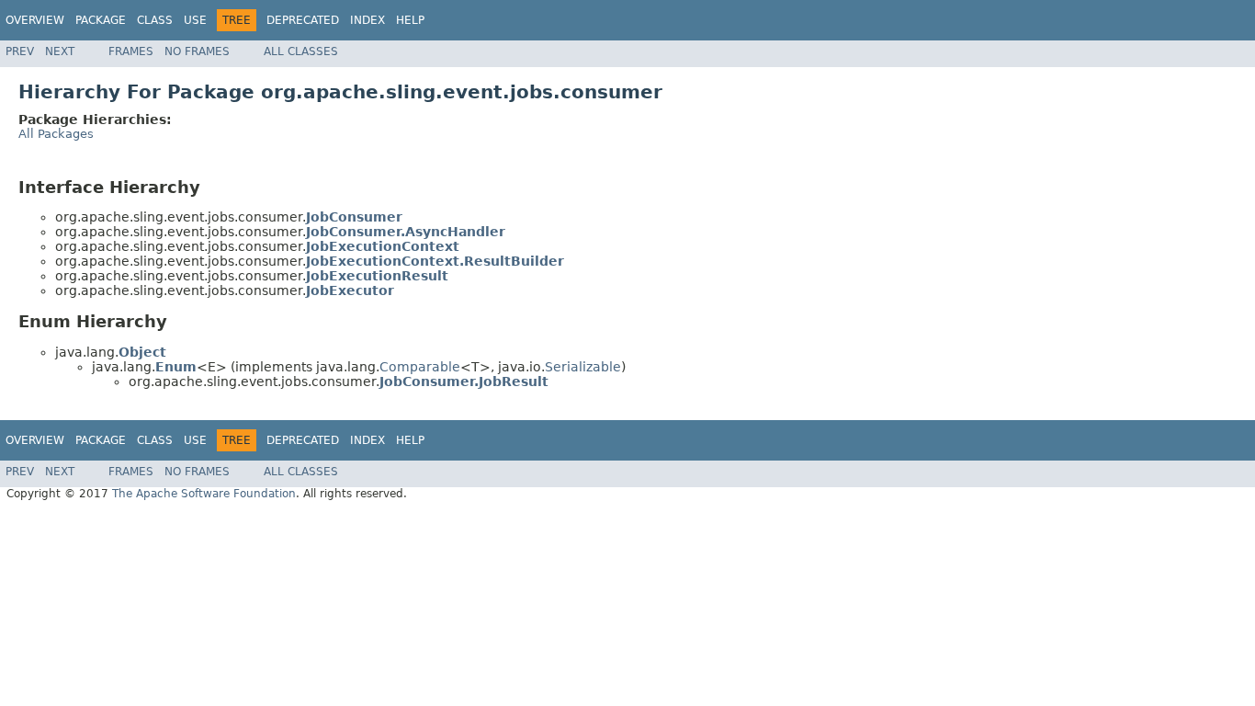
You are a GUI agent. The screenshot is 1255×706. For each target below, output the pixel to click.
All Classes (301, 51)
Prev (20, 51)
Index (367, 20)
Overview (35, 20)
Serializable (583, 366)
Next (59, 51)
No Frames (197, 51)
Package (100, 20)
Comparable (419, 366)
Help (410, 20)
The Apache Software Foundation (204, 493)
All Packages (56, 134)
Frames (130, 51)
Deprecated (302, 20)
